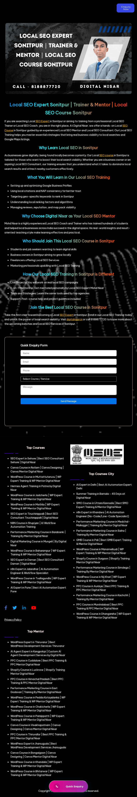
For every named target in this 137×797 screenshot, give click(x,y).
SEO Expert (42, 121)
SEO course (106, 155)
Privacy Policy (12, 619)
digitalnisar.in (74, 319)
